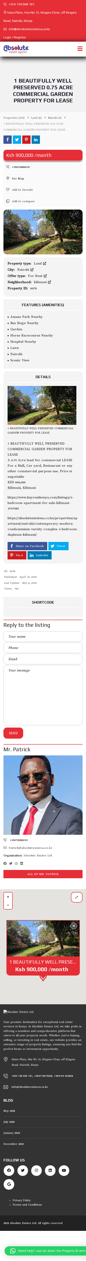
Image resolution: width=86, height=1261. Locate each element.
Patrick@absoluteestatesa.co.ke (30, 847)
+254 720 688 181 (21, 4)
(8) (36, 117)
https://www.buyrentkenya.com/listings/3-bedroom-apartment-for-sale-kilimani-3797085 (40, 502)
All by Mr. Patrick (43, 874)
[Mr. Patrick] (43, 795)
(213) (14, 117)
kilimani (41, 282)
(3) (54, 117)
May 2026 (9, 1110)
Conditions (35, 1204)
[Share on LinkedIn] (36, 139)
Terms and (20, 1204)
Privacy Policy (22, 1200)
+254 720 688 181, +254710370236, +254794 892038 (42, 1075)
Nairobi (23, 269)
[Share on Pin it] (26, 139)
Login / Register (14, 37)
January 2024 (11, 1132)
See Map (17, 178)
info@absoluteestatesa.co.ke (29, 29)
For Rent (36, 276)
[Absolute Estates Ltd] (14, 49)
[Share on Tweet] (17, 139)
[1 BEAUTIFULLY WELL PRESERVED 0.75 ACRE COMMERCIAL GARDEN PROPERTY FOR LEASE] (43, 231)
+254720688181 (20, 167)
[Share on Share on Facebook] (7, 139)
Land (38, 263)
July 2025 (9, 1121)
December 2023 (13, 1144)
